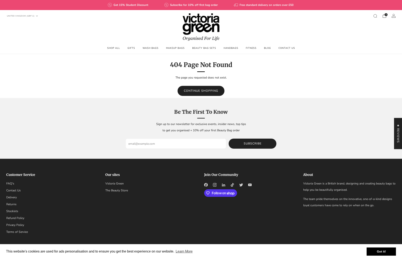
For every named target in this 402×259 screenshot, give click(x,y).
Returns (11, 204)
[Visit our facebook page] (205, 184)
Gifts (131, 48)
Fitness (251, 48)
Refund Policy (15, 218)
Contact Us (286, 48)
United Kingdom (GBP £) (21, 16)
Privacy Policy (15, 225)
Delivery (11, 197)
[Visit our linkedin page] (223, 184)
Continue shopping (201, 91)
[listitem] (128, 5)
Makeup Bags (175, 48)
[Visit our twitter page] (241, 184)
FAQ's (10, 184)
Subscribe (253, 144)
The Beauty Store (116, 190)
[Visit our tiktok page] (232, 184)
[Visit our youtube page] (249, 184)
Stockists (12, 211)
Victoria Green (114, 184)
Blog (267, 48)
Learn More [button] (184, 251)
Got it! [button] (381, 251)
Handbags (231, 48)
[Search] (375, 16)
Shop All (113, 48)
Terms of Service (17, 232)
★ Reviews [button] (398, 133)
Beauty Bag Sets (204, 48)
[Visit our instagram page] (214, 184)
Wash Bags (150, 48)
